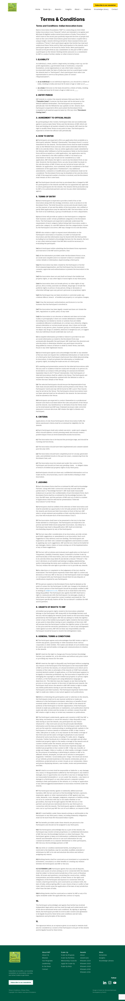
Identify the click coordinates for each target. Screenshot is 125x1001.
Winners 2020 (85, 966)
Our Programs (47, 961)
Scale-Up (46, 9)
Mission (45, 958)
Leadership (46, 963)
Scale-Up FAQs (66, 966)
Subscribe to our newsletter (105, 5)
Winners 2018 (85, 969)
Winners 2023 (85, 963)
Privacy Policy (25, 990)
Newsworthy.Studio (110, 990)
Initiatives (87, 9)
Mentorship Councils (69, 961)
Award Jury (84, 958)
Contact (115, 9)
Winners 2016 (85, 972)
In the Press (46, 966)
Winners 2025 (85, 961)
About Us (45, 955)
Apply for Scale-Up (68, 963)
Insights (68, 9)
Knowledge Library (101, 9)
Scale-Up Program (67, 955)
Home (37, 9)
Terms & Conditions (14, 990)
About (77, 9)
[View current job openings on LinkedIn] (104, 982)
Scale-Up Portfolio (67, 958)
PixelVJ (104, 992)
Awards (58, 9)
